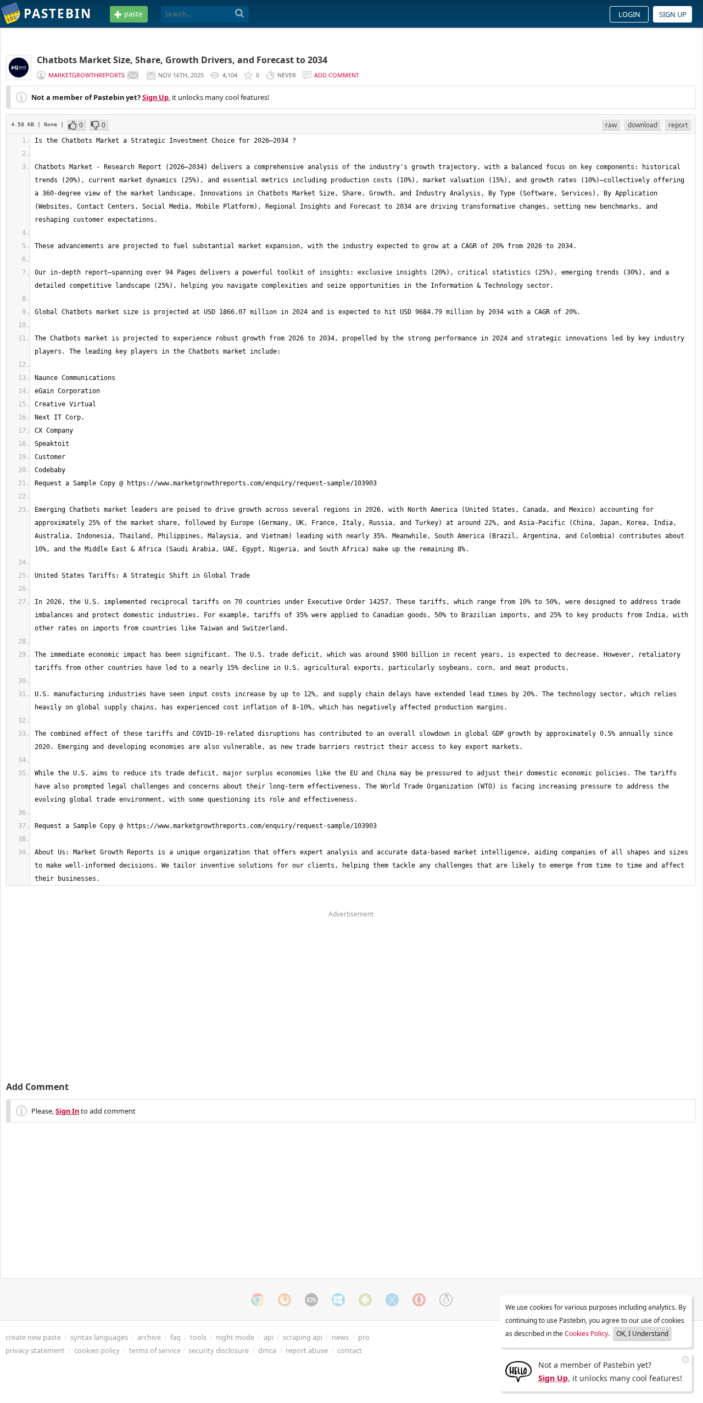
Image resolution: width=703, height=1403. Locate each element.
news (340, 1337)
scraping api (302, 1337)
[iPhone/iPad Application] (311, 1299)
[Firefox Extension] (284, 1299)
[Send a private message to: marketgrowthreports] (132, 75)
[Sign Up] (518, 1371)
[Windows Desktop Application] (338, 1299)
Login (629, 14)
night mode (235, 1337)
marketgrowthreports (86, 75)
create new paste (33, 1337)
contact (349, 1350)
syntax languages (99, 1337)
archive (149, 1337)
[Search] (240, 13)
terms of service (155, 1350)
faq (175, 1337)
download (642, 125)
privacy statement (35, 1350)
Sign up (673, 14)
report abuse (307, 1350)
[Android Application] (365, 1299)
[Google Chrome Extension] (257, 1299)
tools (198, 1337)
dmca (267, 1350)
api (269, 1337)
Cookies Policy (586, 1333)
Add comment (336, 75)
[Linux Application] (446, 1299)
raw (611, 125)
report (678, 125)
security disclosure (218, 1350)
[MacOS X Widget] (392, 1299)
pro (364, 1337)
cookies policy (97, 1350)
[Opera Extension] (419, 1299)
